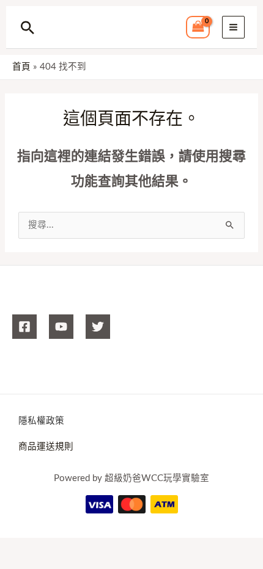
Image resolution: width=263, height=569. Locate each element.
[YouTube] (61, 326)
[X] (98, 326)
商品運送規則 (45, 446)
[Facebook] (24, 326)
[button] (27, 27)
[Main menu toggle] (233, 27)
